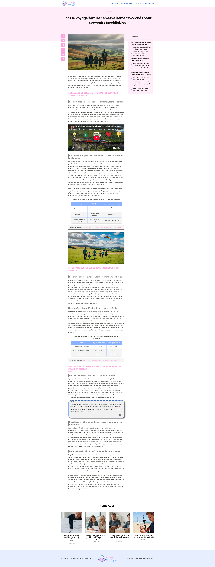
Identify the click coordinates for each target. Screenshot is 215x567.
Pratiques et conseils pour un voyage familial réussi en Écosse (141, 74)
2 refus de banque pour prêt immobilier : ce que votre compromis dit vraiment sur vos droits (72, 538)
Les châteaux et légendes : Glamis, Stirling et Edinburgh (141, 64)
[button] (63, 36)
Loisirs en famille (148, 3)
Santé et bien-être (126, 3)
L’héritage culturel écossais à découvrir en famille (140, 59)
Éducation (137, 3)
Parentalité (114, 3)
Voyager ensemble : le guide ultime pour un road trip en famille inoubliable (99, 360)
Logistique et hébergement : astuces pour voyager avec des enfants (142, 84)
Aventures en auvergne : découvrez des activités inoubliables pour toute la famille (101, 227)
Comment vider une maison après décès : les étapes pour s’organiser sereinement (119, 537)
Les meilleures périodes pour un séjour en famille (141, 78)
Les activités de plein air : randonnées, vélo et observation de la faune (140, 54)
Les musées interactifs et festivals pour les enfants (140, 69)
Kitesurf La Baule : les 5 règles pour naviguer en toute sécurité (143, 536)
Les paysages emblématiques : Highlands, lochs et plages (142, 48)
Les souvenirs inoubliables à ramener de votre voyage (141, 90)
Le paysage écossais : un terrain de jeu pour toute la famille (141, 43)
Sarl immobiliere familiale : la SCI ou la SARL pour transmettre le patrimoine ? (95, 537)
